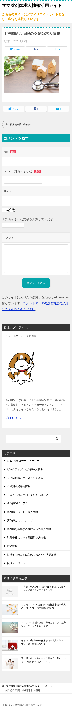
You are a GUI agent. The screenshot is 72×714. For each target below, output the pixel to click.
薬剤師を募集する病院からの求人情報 (29, 529)
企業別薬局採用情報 (18, 486)
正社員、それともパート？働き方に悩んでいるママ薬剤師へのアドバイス (43, 660)
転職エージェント (17, 563)
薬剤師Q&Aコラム (17, 503)
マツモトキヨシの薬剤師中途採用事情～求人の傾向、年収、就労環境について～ (43, 606)
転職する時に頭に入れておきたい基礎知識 (31, 554)
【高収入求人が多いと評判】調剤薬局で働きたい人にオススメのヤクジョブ (43, 588)
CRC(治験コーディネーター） (24, 460)
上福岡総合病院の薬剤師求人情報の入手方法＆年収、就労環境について (21, 124)
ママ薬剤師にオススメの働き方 (25, 477)
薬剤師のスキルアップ (20, 520)
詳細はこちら (13, 417)
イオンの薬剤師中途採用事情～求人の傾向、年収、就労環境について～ (43, 642)
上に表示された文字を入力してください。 (30, 219)
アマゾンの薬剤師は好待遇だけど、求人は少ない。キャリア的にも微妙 (43, 624)
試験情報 (12, 546)
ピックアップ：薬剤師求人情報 (25, 469)
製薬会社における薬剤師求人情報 (26, 537)
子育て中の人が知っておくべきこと (27, 494)
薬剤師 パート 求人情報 (22, 512)
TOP (27, 685)
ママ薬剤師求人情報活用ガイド (32, 5)
